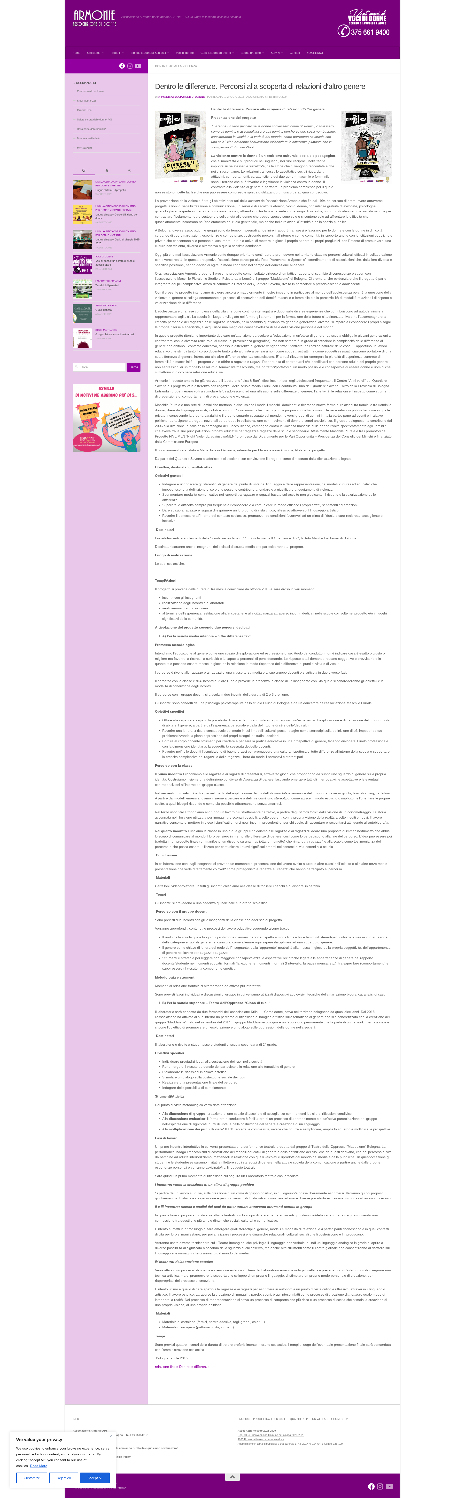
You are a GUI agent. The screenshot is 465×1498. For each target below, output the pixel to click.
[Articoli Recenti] (84, 170)
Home (76, 53)
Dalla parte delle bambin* (91, 128)
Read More (38, 1466)
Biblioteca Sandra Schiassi (148, 53)
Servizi (275, 53)
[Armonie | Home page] (94, 18)
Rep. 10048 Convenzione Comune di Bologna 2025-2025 (271, 1435)
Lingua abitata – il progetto (110, 190)
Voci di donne (185, 53)
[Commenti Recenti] (129, 170)
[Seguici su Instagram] (130, 66)
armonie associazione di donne (181, 96)
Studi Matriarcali (86, 100)
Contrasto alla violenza (176, 66)
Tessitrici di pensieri (106, 285)
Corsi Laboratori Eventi (216, 53)
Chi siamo (94, 53)
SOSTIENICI (315, 53)
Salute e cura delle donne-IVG (94, 119)
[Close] (111, 1436)
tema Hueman (118, 1487)
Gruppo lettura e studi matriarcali (114, 334)
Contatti (295, 53)
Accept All (94, 1478)
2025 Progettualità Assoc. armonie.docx (261, 1439)
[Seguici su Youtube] (137, 66)
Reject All (64, 1478)
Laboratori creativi (108, 281)
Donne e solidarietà (88, 138)
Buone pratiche (251, 53)
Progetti (115, 53)
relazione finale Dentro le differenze (182, 1367)
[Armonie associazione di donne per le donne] (122, 66)
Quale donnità (103, 309)
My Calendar (84, 147)
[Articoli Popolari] (106, 170)
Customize (32, 1478)
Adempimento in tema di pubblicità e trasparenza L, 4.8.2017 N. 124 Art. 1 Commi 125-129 (290, 1443)
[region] (63, 1460)
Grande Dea (84, 110)
